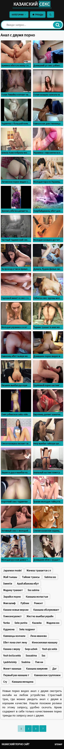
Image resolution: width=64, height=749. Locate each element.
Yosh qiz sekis (49, 649)
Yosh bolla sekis (12, 655)
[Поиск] (57, 25)
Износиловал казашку (44, 642)
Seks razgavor (27, 629)
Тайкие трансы (31, 577)
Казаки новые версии (15, 609)
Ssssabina (31, 655)
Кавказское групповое (47, 675)
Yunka (6, 622)
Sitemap (58, 744)
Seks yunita (21, 622)
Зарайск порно (12, 596)
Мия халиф (9, 603)
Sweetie (7, 583)
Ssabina (25, 662)
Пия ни (39, 662)
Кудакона (8, 629)
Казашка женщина (22, 681)
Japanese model (12, 570)
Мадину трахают (13, 590)
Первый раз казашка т (16, 675)
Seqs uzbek (31, 649)
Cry (5, 681)
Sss (43, 655)
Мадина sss (52, 622)
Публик (25, 603)
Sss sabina (33, 590)
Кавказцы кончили (14, 635)
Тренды (38, 14)
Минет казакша (12, 668)
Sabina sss (50, 577)
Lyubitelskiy (10, 662)
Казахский (31, 4)
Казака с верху (11, 649)
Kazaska (37, 622)
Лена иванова (38, 635)
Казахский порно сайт (16, 744)
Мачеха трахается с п (39, 570)
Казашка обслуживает (46, 609)
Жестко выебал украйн (40, 616)
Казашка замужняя (36, 668)
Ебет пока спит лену (15, 642)
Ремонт (38, 603)
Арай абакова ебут (28, 583)
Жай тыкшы (10, 577)
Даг (54, 668)
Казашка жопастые (37, 596)
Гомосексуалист (12, 616)
